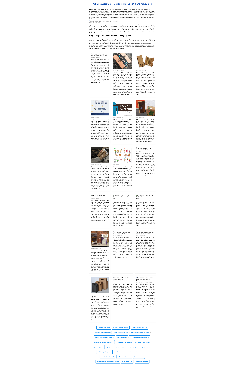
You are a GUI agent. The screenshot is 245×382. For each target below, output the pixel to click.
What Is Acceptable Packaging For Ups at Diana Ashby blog (122, 4)
